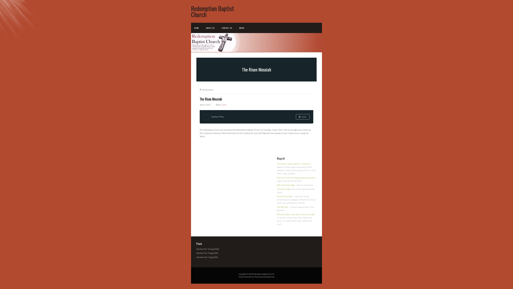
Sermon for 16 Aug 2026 (207, 249)
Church (242, 277)
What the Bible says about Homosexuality (296, 214)
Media (241, 27)
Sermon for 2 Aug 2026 (207, 257)
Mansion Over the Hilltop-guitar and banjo (296, 177)
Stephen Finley (217, 116)
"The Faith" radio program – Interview (293, 163)
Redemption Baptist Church (212, 11)
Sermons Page (283, 189)
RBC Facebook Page (286, 185)
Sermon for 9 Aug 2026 (207, 253)
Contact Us (227, 27)
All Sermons (207, 89)
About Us (210, 27)
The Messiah (282, 207)
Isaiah (223, 104)
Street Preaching (284, 196)
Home (196, 27)
